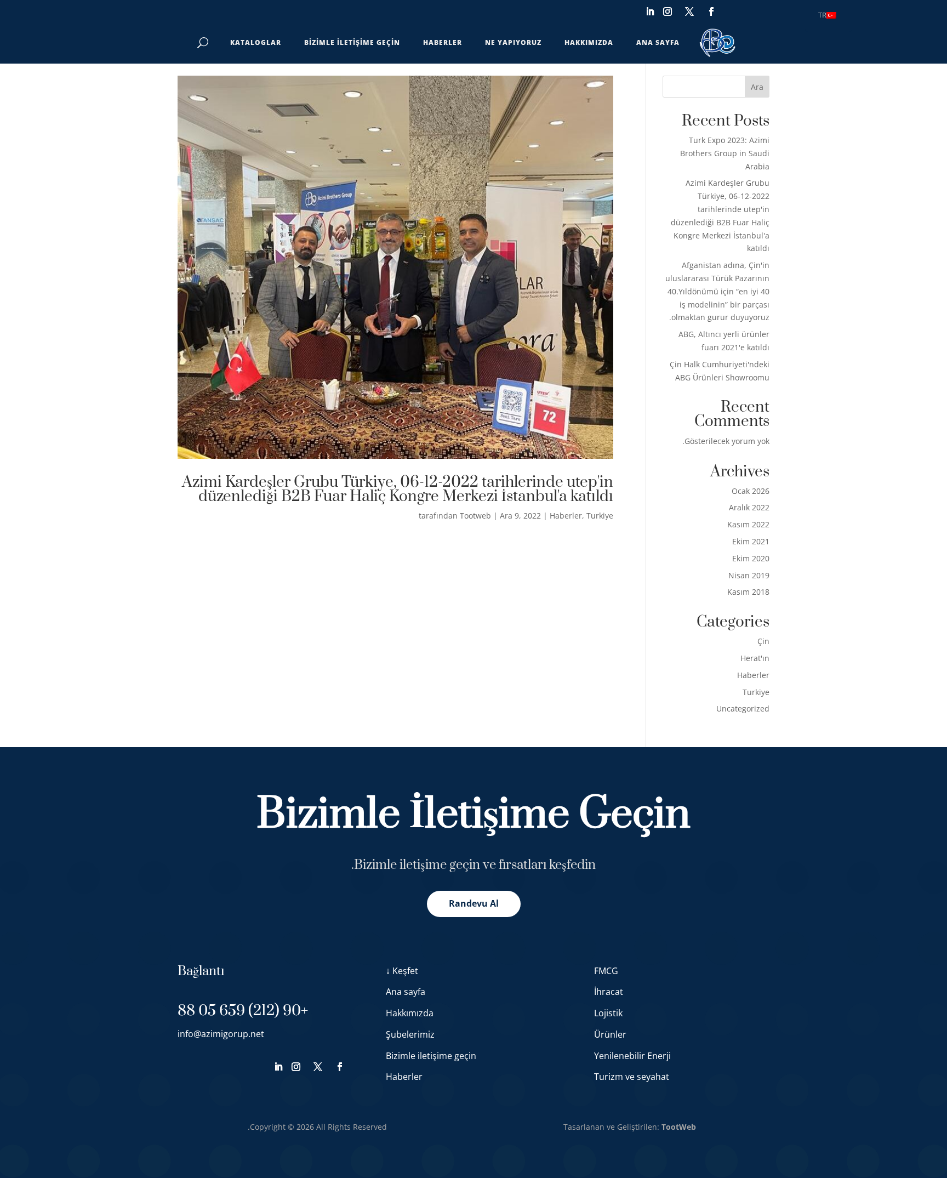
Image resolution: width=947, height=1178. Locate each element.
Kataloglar (255, 42)
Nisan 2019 (748, 575)
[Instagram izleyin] (667, 11)
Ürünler (610, 1034)
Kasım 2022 (748, 524)
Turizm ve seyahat (631, 1077)
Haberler (442, 42)
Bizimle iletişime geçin (352, 42)
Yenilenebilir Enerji (632, 1056)
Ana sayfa (658, 42)
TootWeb (678, 1127)
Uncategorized (742, 708)
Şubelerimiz (410, 1034)
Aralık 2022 (749, 507)
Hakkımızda (588, 42)
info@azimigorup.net (221, 1034)
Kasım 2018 (748, 592)
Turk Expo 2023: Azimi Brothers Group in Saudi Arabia (724, 153)
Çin (763, 641)
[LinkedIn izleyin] (650, 11)
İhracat (608, 992)
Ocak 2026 (750, 491)
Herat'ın (754, 658)
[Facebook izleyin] (711, 11)
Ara (757, 87)
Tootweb (475, 515)
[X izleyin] (689, 11)
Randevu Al (474, 903)
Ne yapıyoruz (513, 42)
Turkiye (599, 515)
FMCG (606, 971)
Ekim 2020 (750, 558)
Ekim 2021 (750, 541)
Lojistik (608, 1013)
